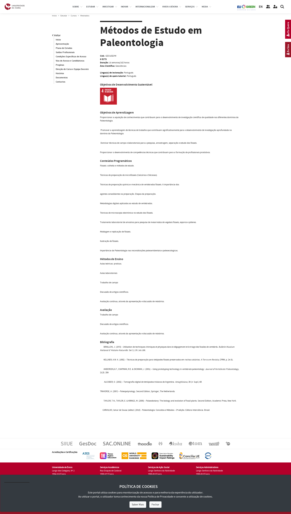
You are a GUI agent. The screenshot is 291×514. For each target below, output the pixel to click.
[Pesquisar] (282, 6)
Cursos (74, 15)
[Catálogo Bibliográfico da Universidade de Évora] (175, 443)
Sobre (75, 6)
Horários (60, 73)
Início (54, 15)
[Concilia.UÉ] (190, 455)
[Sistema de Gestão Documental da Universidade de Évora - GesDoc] (87, 443)
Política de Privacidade (160, 496)
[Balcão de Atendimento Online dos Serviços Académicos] (117, 443)
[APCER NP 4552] (208, 455)
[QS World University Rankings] (134, 455)
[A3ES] (89, 455)
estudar (90, 6)
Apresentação (62, 43)
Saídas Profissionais (65, 52)
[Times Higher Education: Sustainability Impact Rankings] (163, 455)
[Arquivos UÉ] (195, 443)
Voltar (57, 35)
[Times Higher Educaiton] (108, 455)
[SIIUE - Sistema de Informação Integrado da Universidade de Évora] (67, 443)
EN (261, 7)
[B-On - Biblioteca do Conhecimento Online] (228, 443)
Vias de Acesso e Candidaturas (70, 60)
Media (205, 6)
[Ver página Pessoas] (268, 6)
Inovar (124, 6)
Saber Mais (138, 504)
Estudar (63, 15)
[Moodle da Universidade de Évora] (144, 443)
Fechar (155, 504)
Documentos (62, 77)
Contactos (60, 81)
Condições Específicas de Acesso (71, 56)
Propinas (60, 65)
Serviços (190, 6)
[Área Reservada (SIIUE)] (275, 6)
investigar (108, 6)
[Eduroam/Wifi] (214, 443)
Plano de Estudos (64, 48)
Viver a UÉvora (170, 6)
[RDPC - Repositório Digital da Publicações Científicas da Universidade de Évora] (160, 443)
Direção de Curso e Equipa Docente (72, 69)
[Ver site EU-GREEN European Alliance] (246, 7)
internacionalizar (145, 6)
